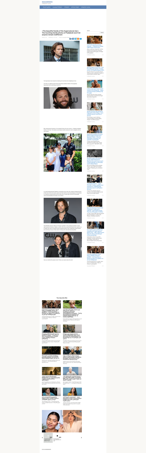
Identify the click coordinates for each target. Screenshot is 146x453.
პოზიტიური (66, 7)
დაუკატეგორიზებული (57, 7)
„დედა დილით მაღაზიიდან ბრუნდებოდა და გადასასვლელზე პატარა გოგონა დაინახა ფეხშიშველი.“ (51, 378)
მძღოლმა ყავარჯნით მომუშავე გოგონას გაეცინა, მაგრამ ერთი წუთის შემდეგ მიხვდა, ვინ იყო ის (50, 357)
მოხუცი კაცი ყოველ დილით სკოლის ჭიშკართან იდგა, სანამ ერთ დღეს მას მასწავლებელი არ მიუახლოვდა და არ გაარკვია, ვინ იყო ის (72, 336)
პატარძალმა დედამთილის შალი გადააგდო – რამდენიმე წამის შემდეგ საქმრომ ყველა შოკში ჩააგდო (95, 46)
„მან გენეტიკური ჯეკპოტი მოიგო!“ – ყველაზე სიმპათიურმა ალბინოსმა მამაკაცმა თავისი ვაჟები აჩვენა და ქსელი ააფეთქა (72, 378)
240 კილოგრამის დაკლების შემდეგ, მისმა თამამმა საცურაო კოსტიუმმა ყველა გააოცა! (50, 398)
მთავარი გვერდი (46, 7)
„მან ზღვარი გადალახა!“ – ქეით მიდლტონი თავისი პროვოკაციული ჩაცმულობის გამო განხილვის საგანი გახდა (72, 398)
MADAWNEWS (47, 2)
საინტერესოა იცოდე (85, 7)
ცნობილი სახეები (75, 7)
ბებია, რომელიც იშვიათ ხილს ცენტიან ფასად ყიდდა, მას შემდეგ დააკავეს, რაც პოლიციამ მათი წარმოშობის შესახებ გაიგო (72, 357)
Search (88, 30)
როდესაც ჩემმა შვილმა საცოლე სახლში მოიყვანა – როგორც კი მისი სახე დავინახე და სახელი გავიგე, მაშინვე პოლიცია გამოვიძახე (50, 336)
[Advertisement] (73, 19)
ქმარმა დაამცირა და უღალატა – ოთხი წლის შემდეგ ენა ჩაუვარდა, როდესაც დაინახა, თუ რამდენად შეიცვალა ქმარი (95, 69)
